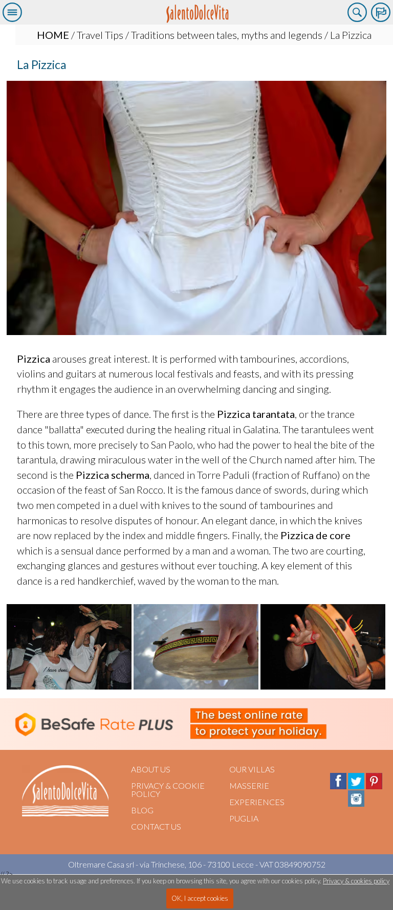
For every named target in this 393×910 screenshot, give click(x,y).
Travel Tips (100, 35)
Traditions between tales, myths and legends (226, 35)
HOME (53, 35)
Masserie (249, 785)
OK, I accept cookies (199, 898)
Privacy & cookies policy (356, 881)
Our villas (252, 769)
